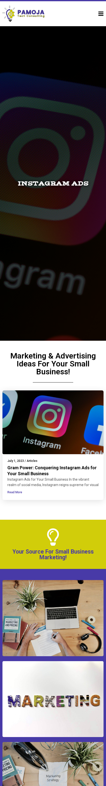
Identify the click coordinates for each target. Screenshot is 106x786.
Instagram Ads (53, 183)
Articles (32, 461)
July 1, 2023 (15, 461)
